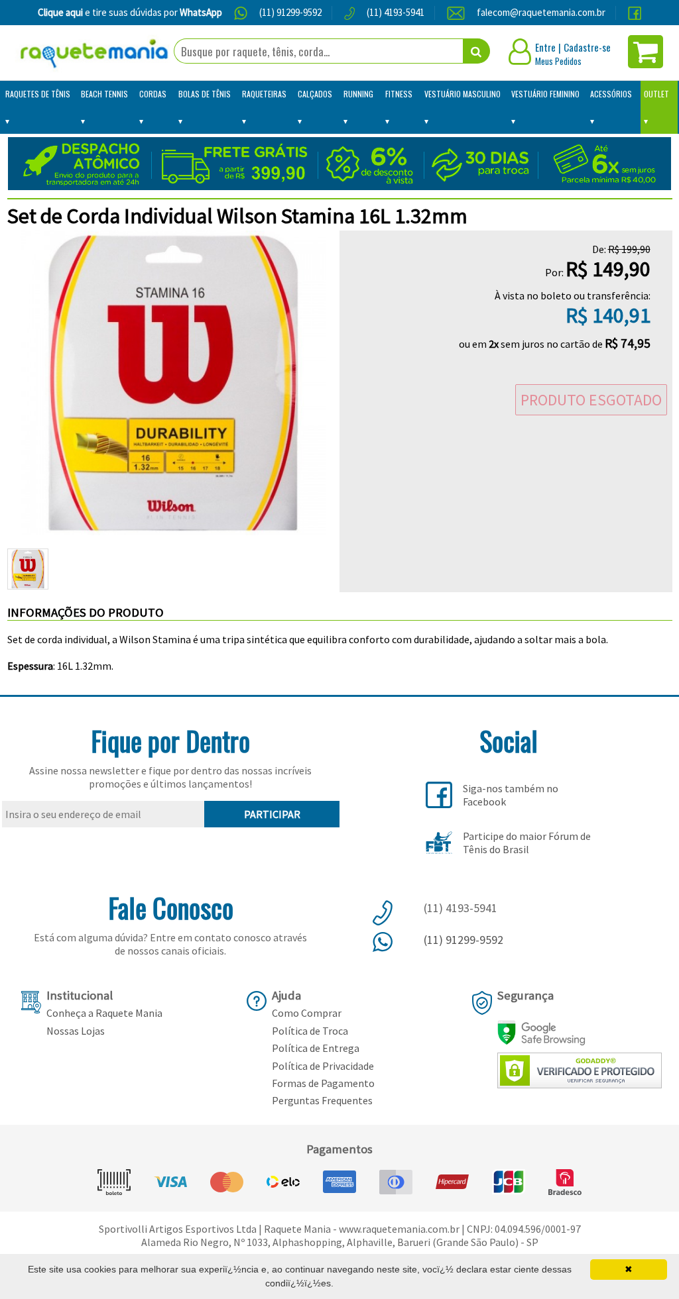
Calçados (315, 93)
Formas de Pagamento (323, 1083)
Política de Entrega (315, 1048)
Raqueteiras (264, 93)
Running (358, 93)
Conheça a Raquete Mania (104, 1012)
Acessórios (611, 93)
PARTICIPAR (272, 814)
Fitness (398, 93)
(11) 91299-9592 (290, 12)
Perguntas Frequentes (322, 1100)
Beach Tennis (104, 93)
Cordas (152, 93)
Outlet (656, 93)
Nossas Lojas (75, 1030)
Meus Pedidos (558, 61)
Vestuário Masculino (462, 93)
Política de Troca (310, 1030)
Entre (545, 47)
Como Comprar (306, 1012)
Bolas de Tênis (204, 93)
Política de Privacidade (323, 1065)
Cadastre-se (587, 47)
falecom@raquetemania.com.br (541, 12)
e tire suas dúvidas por (130, 12)
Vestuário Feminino (545, 93)
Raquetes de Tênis (37, 93)
